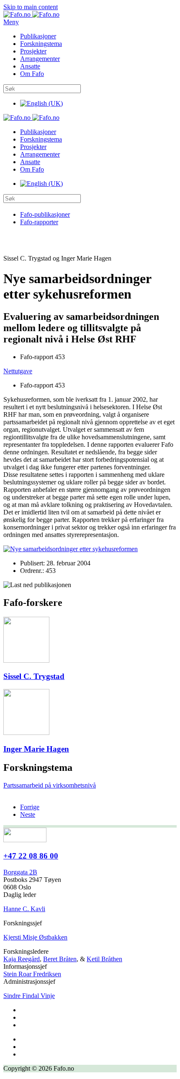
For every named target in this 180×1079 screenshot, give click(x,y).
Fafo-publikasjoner (45, 214)
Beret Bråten (60, 958)
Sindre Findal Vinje (29, 995)
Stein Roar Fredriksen (32, 974)
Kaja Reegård (21, 958)
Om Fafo (32, 73)
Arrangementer (40, 58)
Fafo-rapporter (39, 221)
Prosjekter (33, 51)
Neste (27, 814)
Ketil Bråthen (104, 958)
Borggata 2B (20, 872)
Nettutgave (17, 371)
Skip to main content (30, 6)
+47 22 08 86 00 (30, 855)
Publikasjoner (38, 36)
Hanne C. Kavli (24, 908)
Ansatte (30, 66)
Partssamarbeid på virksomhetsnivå (49, 785)
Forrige (29, 807)
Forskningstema (41, 43)
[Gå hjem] (31, 14)
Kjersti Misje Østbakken (35, 937)
